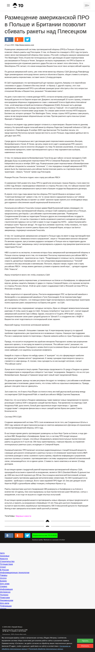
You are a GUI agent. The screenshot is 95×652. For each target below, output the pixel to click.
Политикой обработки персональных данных (46, 649)
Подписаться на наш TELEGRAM (45, 535)
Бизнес (3, 581)
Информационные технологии (14, 572)
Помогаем (5, 597)
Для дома (4, 584)
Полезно (4, 595)
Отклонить (85, 646)
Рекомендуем (6, 600)
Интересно (5, 592)
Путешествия (6, 564)
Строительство (7, 561)
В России (4, 570)
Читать (3, 609)
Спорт (3, 567)
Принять (85, 641)
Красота (4, 559)
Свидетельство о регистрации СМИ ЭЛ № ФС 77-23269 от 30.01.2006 (15, 630)
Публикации (6, 606)
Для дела (4, 603)
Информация (6, 589)
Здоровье (4, 556)
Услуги (3, 578)
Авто (2, 553)
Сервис (3, 586)
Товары (3, 575)
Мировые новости (23, 516)
